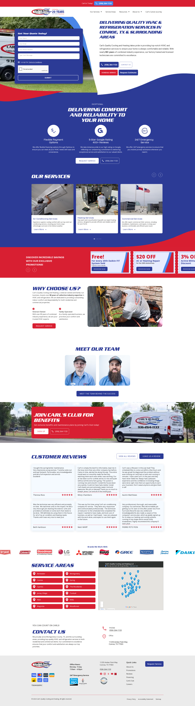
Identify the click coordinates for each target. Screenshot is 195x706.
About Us (136, 12)
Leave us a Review (151, 456)
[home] (41, 11)
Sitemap (158, 699)
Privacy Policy (131, 699)
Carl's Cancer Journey (154, 12)
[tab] (94, 238)
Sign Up (41, 431)
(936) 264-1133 (115, 630)
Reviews (129, 674)
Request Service (87, 161)
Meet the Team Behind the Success (97, 393)
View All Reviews (127, 456)
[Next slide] (160, 175)
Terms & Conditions (35, 62)
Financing (130, 677)
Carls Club (130, 681)
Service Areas (111, 12)
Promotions (130, 670)
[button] (96, 12)
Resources (123, 12)
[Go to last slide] (154, 175)
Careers (129, 684)
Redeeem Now (98, 269)
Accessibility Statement (145, 699)
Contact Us (126, 65)
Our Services (95, 12)
